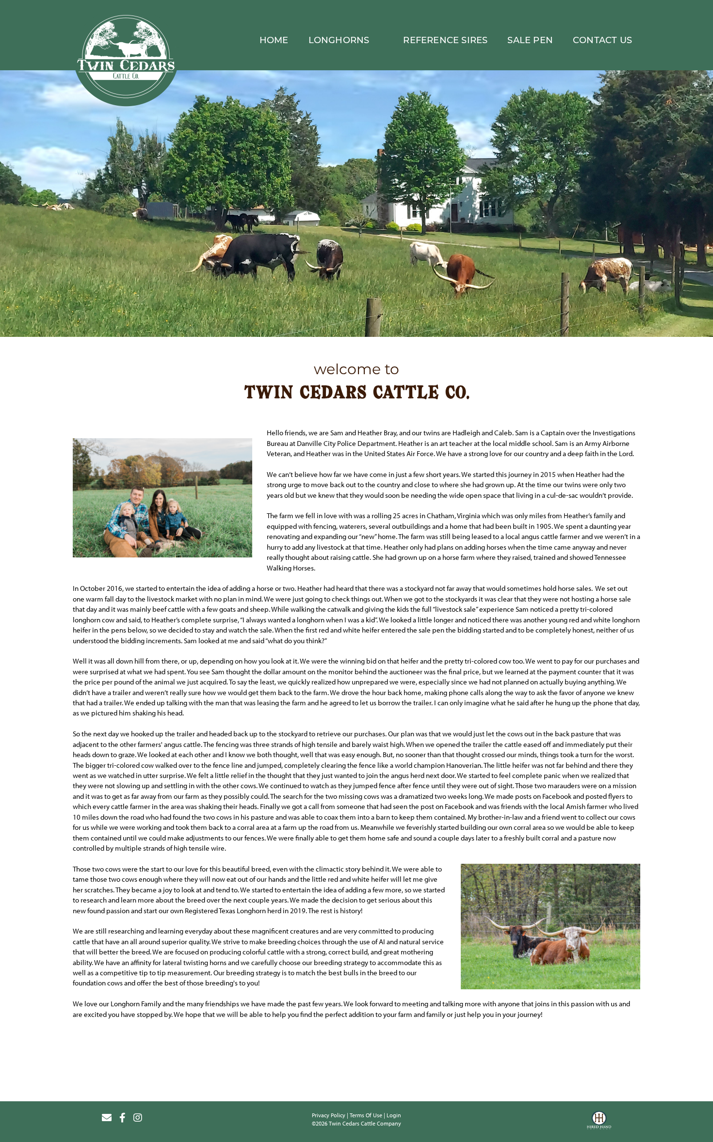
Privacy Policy (328, 1115)
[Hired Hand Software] (599, 1121)
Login (394, 1115)
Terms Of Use (366, 1115)
